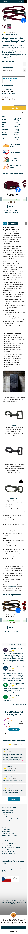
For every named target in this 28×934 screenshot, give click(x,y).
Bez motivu (17, 126)
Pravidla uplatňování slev (9, 835)
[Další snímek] (25, 14)
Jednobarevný (17, 124)
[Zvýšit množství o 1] (24, 103)
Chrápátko (11, 93)
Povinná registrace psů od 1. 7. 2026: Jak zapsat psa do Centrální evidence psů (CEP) (13, 861)
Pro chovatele (6, 831)
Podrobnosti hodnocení (9, 34)
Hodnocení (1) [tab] (12, 223)
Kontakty (4, 827)
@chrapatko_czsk (9, 854)
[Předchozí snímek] (1, 199)
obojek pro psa (12, 586)
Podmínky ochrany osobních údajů (12, 817)
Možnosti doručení (8, 85)
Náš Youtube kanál (9, 851)
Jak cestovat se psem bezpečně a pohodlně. (12, 869)
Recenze (4, 823)
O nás (3, 825)
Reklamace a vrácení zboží (10, 819)
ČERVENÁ (16, 122)
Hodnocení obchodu (14, 740)
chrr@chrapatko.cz (10, 843)
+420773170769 (8, 845)
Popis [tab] (5, 223)
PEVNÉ (15, 128)
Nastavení (13, 932)
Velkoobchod (6, 829)
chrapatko (7, 849)
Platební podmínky (7, 811)
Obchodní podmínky (8, 815)
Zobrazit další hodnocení (18, 704)
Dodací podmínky (7, 813)
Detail (11, 206)
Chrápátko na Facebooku (12, 847)
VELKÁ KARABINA (18, 130)
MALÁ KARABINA (17, 128)
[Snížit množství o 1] (16, 103)
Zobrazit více (14, 799)
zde (13, 923)
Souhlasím (14, 927)
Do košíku (15, 108)
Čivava (4, 865)
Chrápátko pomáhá (8, 833)
